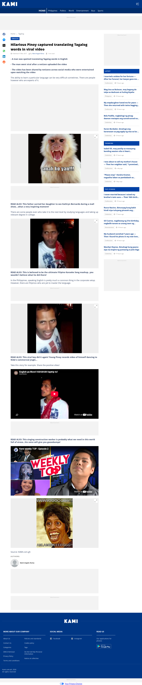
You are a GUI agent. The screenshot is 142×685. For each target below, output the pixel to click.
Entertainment (82, 10)
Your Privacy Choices (73, 683)
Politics (63, 10)
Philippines (52, 10)
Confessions (108, 83)
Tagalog (21, 34)
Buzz (93, 10)
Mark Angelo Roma (38, 53)
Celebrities (108, 122)
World (71, 10)
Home (42, 10)
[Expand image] (96, 136)
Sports (100, 10)
